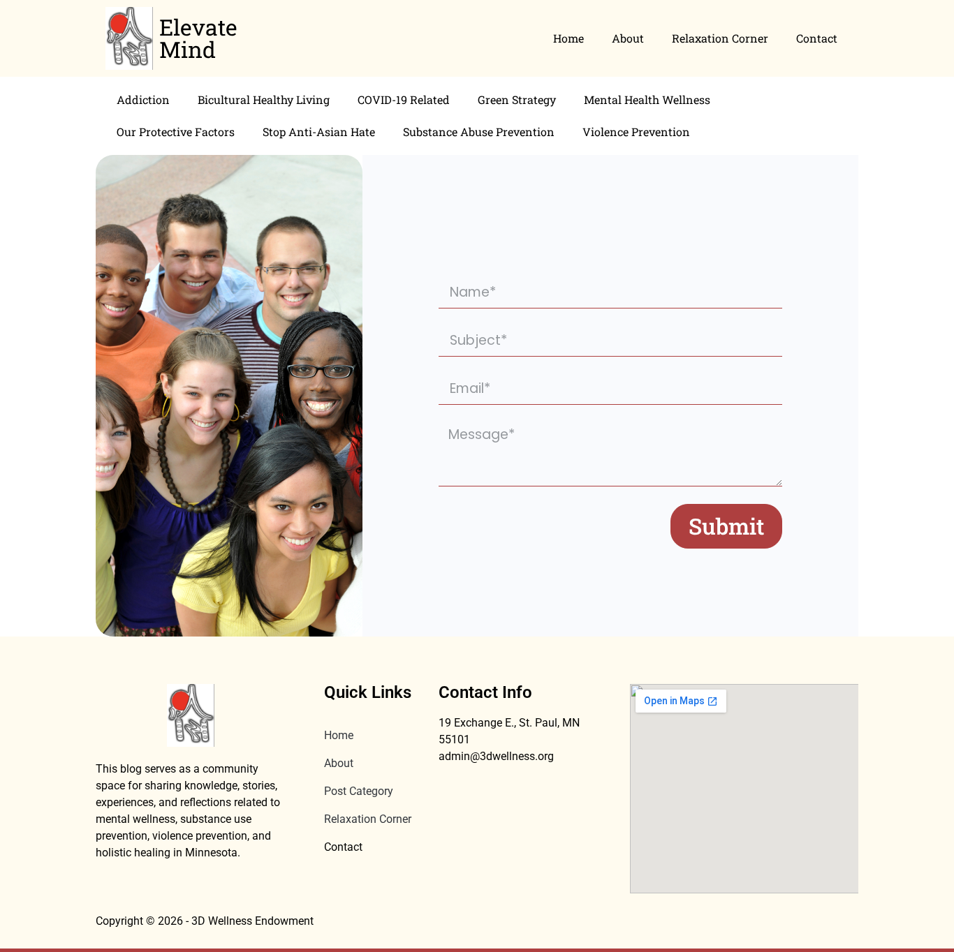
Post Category (358, 791)
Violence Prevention (636, 131)
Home (568, 38)
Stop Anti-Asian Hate (319, 131)
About (628, 38)
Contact (816, 38)
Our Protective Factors (176, 131)
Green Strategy (517, 99)
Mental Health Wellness (647, 99)
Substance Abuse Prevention (479, 131)
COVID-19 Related (404, 99)
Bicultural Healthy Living (264, 99)
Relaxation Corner (720, 38)
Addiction (143, 99)
